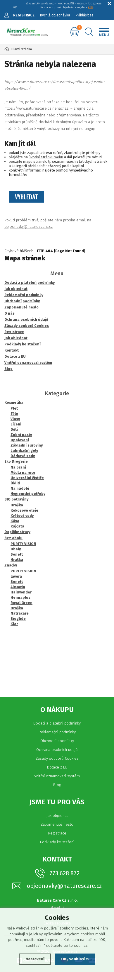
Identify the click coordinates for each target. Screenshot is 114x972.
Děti (14, 430)
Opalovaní (20, 440)
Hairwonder (21, 592)
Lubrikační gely (24, 451)
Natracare (20, 613)
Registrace (57, 833)
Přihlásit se (85, 15)
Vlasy (15, 419)
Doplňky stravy (17, 532)
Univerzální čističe (27, 478)
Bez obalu (13, 538)
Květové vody (22, 516)
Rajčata (17, 526)
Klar (14, 624)
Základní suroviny (27, 445)
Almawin (18, 587)
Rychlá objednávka (55, 15)
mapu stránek (34, 161)
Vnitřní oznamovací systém (57, 776)
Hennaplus (20, 598)
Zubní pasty (21, 435)
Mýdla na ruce (23, 473)
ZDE (90, 7)
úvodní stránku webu (46, 157)
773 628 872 (64, 873)
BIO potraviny (16, 499)
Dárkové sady (23, 456)
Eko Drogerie (16, 461)
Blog (57, 785)
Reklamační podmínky (57, 732)
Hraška (17, 505)
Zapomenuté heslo (57, 824)
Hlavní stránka (21, 49)
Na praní (18, 467)
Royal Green (21, 603)
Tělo (14, 414)
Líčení (16, 424)
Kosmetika (13, 403)
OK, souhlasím (75, 959)
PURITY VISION (23, 544)
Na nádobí (20, 488)
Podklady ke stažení (57, 842)
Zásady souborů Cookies (57, 758)
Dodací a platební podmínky (57, 723)
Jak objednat (57, 815)
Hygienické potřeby (28, 494)
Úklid (15, 483)
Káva (15, 521)
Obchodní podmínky (57, 741)
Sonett (17, 554)
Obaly (16, 549)
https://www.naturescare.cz (27, 108)
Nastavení (34, 959)
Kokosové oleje (24, 510)
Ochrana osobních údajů (57, 749)
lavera (16, 576)
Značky (10, 565)
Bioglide (18, 619)
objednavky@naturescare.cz (28, 226)
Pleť (14, 408)
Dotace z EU (57, 767)
